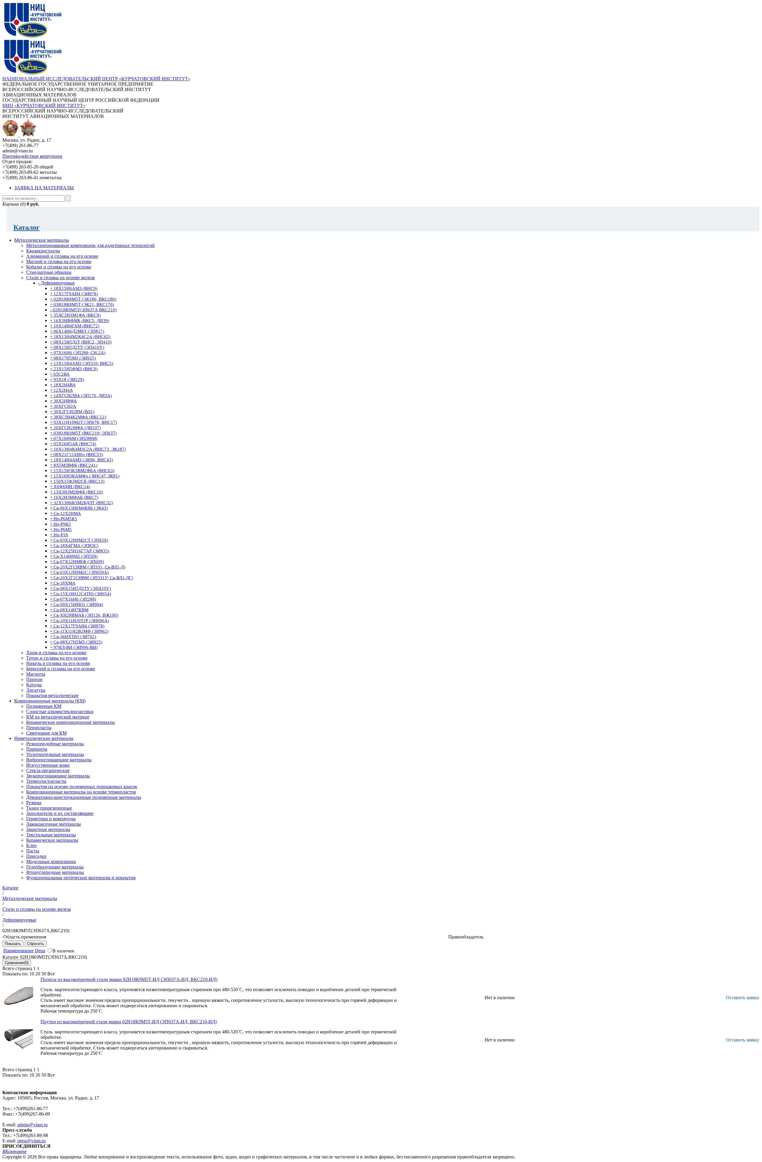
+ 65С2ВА (60, 374)
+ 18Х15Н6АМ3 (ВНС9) (73, 288)
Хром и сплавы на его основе (56, 652)
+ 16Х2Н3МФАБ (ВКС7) (74, 497)
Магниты (35, 674)
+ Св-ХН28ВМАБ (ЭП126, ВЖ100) (84, 615)
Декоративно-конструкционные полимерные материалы (83, 797)
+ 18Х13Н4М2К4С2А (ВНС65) (80, 336)
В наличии (63, 950)
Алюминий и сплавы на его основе (62, 256)
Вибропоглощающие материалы (59, 759)
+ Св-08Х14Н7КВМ (69, 609)
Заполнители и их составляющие (59, 813)
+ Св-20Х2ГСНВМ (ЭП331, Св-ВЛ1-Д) (87, 567)
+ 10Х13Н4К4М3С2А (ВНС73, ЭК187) (88, 449)
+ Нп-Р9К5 (60, 524)
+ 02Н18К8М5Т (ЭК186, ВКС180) (83, 299)
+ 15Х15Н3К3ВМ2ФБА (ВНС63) (82, 470)
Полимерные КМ (43, 706)
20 (37, 973)
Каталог (26, 227)
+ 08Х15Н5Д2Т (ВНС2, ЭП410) (81, 342)
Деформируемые (19, 919)
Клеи (31, 845)
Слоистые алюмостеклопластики (59, 711)
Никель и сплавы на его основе (58, 663)
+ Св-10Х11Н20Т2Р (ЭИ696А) (79, 620)
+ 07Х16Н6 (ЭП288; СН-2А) (77, 352)
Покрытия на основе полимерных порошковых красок (81, 786)
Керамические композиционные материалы (70, 722)
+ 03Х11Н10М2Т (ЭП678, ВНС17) (83, 422)
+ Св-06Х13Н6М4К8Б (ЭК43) (79, 508)
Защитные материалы (48, 829)
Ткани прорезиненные (49, 807)
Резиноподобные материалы (55, 743)
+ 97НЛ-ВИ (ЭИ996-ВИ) (74, 647)
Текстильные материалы (51, 834)
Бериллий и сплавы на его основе (60, 668)
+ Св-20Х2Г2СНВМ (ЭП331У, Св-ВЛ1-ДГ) (91, 577)
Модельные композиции (51, 861)
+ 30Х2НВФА (63, 401)
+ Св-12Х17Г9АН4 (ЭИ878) (77, 626)
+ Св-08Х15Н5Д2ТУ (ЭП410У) (80, 588)
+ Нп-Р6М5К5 (63, 518)
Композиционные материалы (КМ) (49, 700)
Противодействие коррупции (32, 156)
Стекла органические (48, 770)
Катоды (34, 684)
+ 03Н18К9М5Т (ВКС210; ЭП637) (83, 433)
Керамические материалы (52, 840)
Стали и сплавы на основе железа (60, 277)
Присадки (36, 856)
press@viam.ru (31, 1140)
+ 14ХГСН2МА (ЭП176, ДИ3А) (81, 395)
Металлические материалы (41, 240)
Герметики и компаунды (51, 818)
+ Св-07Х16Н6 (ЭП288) (73, 599)
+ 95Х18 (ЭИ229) (67, 379)
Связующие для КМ (46, 732)
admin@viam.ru (32, 1124)
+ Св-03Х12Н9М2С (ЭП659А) (79, 572)
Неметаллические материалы (44, 738)
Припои (34, 679)
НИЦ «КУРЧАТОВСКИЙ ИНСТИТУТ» (43, 105)
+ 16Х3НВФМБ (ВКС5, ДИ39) (79, 320)
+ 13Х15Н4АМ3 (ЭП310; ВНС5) (81, 363)
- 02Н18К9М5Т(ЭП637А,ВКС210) (83, 309)
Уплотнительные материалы (55, 754)
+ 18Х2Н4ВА (63, 384)
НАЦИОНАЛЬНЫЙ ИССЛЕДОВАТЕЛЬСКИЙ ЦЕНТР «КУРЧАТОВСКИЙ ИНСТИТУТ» (96, 78)
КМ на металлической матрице (57, 716)
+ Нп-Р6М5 (61, 529)
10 (31, 973)
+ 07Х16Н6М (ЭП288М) (73, 438)
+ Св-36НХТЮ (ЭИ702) (73, 636)
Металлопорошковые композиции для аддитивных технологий (90, 245)
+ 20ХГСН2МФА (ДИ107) (75, 427)
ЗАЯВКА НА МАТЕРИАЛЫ (44, 187)
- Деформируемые (56, 282)
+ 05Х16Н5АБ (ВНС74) (73, 443)
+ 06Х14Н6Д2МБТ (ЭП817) (77, 331)
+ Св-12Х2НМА (65, 513)
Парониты (36, 749)
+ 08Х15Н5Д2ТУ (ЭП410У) (77, 347)
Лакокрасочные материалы (53, 824)
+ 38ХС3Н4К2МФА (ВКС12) (78, 417)
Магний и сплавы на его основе (58, 261)
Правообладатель (465, 936)
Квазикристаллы (43, 250)
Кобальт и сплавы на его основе (58, 266)
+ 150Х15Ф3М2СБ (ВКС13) (77, 481)
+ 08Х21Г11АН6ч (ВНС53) (76, 454)
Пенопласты (38, 727)
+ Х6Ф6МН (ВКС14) (70, 486)
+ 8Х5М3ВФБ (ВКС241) (73, 465)
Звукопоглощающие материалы (58, 775)
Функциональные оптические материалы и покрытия (80, 877)
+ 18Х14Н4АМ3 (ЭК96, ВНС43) (81, 459)
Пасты (32, 850)
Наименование (18, 950)
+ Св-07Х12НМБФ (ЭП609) (77, 561)
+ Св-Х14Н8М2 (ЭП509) (74, 556)
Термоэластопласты (46, 781)
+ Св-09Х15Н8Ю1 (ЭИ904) (76, 604)
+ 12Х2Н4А (61, 390)
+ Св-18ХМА (62, 583)
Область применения (24, 936)
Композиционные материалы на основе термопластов (81, 791)
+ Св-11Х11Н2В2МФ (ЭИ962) (79, 631)
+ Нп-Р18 (59, 534)
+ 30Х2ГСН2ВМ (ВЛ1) (72, 411)
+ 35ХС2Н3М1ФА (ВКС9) (75, 315)
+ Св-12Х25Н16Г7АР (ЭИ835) (79, 551)
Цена (40, 950)
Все (51, 973)
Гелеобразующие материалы (55, 866)
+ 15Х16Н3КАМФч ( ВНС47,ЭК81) (84, 476)
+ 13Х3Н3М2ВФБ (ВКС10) (76, 492)
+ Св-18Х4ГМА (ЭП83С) (74, 545)
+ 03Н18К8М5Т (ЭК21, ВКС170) (82, 304)
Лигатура (35, 690)
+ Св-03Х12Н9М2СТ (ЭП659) (79, 540)
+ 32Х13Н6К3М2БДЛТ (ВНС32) (81, 502)
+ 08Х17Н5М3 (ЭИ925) (73, 358)
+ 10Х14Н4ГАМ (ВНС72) (74, 326)
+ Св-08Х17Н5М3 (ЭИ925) (76, 642)
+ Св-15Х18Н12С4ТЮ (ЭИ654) (80, 593)
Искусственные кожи (48, 765)
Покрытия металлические (52, 695)
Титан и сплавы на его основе (57, 657)
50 (43, 973)
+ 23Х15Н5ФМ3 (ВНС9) (74, 368)
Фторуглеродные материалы (55, 872)
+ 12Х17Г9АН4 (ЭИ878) (74, 293)
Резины (33, 802)
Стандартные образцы (48, 272)
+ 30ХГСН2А (63, 406)
